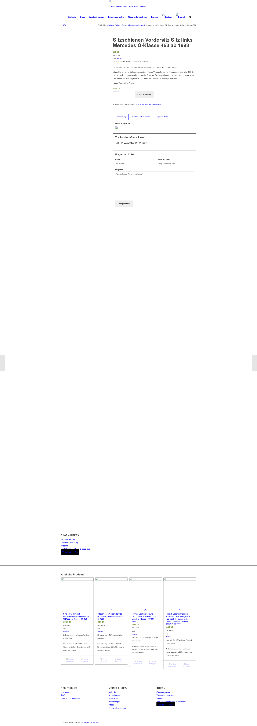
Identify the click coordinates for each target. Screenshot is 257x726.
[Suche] (189, 17)
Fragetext (119, 169)
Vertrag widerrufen (70, 552)
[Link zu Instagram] (194, 722)
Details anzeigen (84, 660)
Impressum (65, 691)
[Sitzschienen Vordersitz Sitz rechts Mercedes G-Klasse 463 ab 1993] (2, 363)
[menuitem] (72, 17)
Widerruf (64, 545)
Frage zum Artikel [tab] (162, 117)
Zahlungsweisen (68, 539)
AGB (63, 695)
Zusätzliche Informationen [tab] (141, 117)
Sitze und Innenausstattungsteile (149, 104)
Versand (119, 58)
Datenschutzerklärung (70, 698)
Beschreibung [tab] (121, 117)
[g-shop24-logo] (128, 6)
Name (117, 159)
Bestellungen (114, 701)
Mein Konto (114, 691)
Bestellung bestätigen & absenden (75, 548)
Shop (63, 25)
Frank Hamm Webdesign (89, 722)
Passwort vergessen (117, 708)
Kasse (111, 704)
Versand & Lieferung (69, 542)
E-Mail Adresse (163, 159)
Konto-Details (114, 695)
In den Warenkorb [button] (69, 660)
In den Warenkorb (144, 94)
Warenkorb (113, 698)
